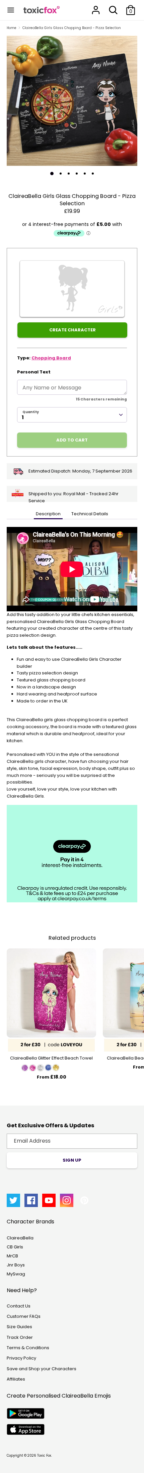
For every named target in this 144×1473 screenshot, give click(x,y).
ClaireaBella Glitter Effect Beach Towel (51, 1058)
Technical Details (89, 514)
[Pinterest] (84, 1200)
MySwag (16, 1274)
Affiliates (16, 1379)
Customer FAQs (24, 1316)
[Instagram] (66, 1200)
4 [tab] (77, 174)
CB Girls (15, 1247)
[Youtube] (49, 1200)
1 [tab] (52, 173)
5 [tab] (85, 174)
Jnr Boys (16, 1265)
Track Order (20, 1337)
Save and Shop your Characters (41, 1369)
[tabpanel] (72, 101)
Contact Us (18, 1306)
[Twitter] (13, 1200)
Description (48, 514)
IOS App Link (26, 1429)
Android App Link (26, 1413)
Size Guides (19, 1326)
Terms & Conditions (28, 1348)
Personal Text (34, 372)
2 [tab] (61, 174)
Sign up (72, 1160)
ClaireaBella (20, 1238)
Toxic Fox (44, 1455)
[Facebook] (31, 1200)
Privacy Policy (21, 1358)
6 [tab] (93, 174)
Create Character (72, 330)
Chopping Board (51, 358)
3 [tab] (69, 174)
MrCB (12, 1256)
